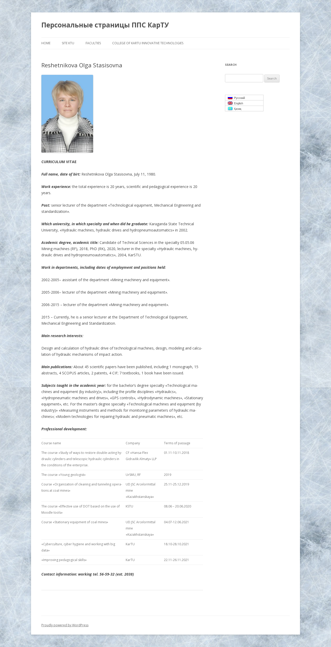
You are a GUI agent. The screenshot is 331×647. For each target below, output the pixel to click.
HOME (45, 43)
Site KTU (68, 43)
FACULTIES (93, 43)
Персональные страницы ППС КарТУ (105, 25)
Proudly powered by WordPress (64, 625)
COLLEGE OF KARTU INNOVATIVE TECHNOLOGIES (147, 43)
